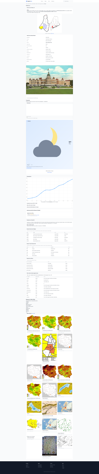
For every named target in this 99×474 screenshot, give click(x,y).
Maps (45, 1)
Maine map (52, 33)
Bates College (35, 239)
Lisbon (27, 281)
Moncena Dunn (29, 225)
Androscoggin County (41, 3)
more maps (33, 313)
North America (30, 3)
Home (26, 3)
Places (42, 1)
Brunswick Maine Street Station (36, 250)
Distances (52, 1)
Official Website (49, 172)
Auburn (27, 307)
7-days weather (53, 61)
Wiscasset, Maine (34, 255)
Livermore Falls (28, 290)
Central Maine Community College (37, 237)
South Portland (28, 305)
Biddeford (27, 309)
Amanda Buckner (52, 222)
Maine (37, 3)
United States (34, 3)
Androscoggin (41, 10)
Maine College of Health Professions (38, 235)
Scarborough (28, 308)
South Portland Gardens (29, 306)
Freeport (33, 248)
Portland (27, 301)
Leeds (27, 295)
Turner (27, 283)
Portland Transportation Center (36, 252)
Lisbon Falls (28, 288)
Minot (27, 293)
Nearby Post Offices (30, 258)
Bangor (27, 303)
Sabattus (28, 285)
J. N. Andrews (55, 223)
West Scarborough (29, 304)
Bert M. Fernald (41, 222)
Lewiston (28, 278)
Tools (49, 1)
